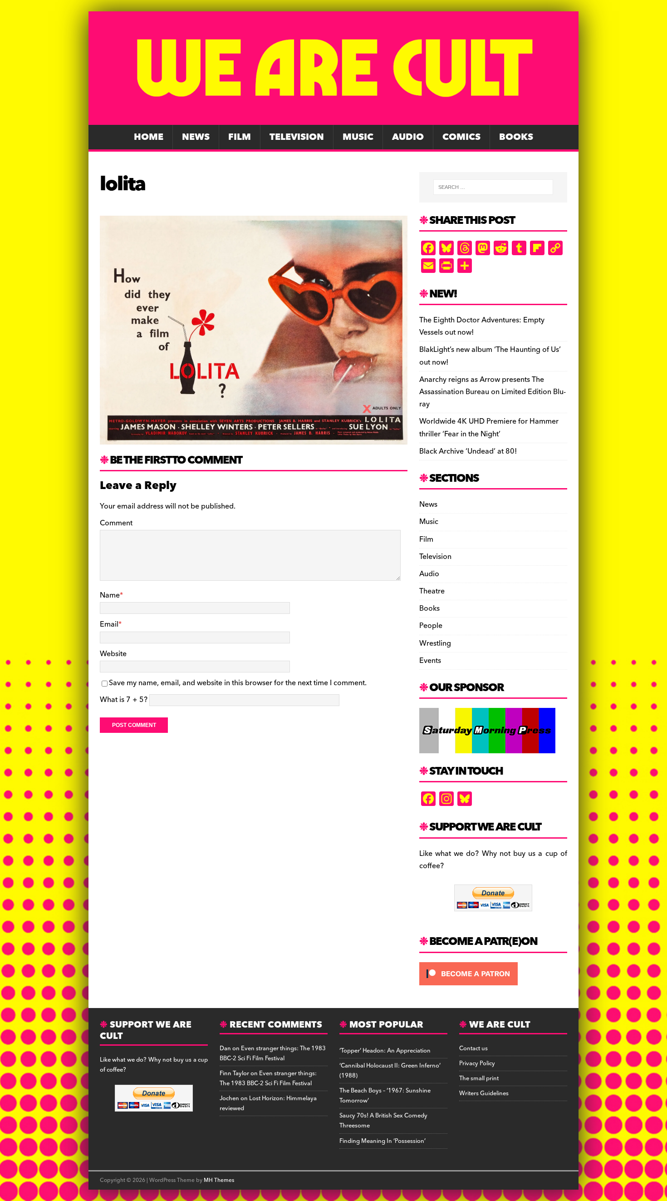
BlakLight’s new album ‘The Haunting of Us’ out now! (490, 355)
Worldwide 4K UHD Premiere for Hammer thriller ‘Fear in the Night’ (489, 427)
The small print (479, 1078)
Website (113, 653)
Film (239, 137)
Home (148, 137)
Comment (116, 523)
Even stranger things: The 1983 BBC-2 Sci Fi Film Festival (273, 1053)
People (430, 625)
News (196, 137)
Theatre (432, 591)
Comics (461, 137)
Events (430, 660)
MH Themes (219, 1180)
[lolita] (253, 438)
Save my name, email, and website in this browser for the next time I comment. (238, 683)
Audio (408, 137)
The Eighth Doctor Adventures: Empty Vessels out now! (481, 326)
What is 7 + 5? (123, 699)
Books (516, 137)
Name (110, 595)
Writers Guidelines (484, 1093)
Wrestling (435, 643)
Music (358, 137)
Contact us (473, 1048)
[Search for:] (493, 187)
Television (297, 137)
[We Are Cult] (333, 118)
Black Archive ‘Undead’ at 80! (468, 451)
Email (109, 624)
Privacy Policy (477, 1063)
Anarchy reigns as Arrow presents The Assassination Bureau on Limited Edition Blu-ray (492, 391)
